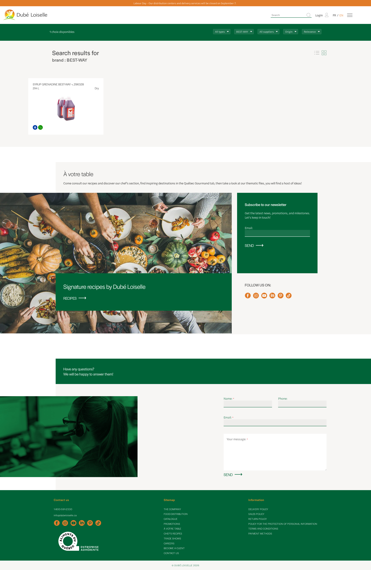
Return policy (257, 519)
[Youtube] (264, 297)
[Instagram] (256, 297)
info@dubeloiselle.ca (65, 515)
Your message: (237, 439)
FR (334, 15)
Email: (249, 228)
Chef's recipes (173, 533)
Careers (169, 543)
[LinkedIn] (272, 297)
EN (341, 15)
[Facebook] (248, 297)
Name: (229, 398)
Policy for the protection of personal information (282, 523)
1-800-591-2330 (63, 509)
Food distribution (176, 514)
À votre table (172, 528)
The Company (172, 509)
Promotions (172, 523)
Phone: (282, 398)
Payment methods (260, 533)
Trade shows (172, 538)
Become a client (174, 548)
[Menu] (349, 15)
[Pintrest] (281, 297)
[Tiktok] (289, 297)
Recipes (70, 298)
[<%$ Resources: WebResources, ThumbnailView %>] (324, 52)
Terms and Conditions (263, 528)
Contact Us (171, 553)
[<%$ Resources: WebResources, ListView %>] (316, 52)
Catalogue (171, 519)
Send (249, 245)
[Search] (308, 15)
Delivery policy (258, 509)
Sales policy (256, 514)
